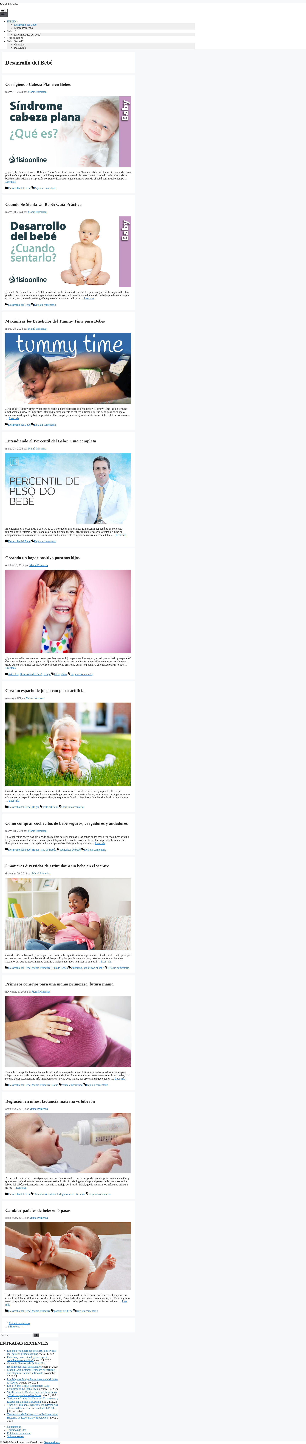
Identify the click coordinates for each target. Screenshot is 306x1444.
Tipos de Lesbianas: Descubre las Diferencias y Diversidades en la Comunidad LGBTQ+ (32, 1406)
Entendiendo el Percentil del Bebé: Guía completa (50, 441)
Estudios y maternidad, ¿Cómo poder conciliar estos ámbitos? (28, 1359)
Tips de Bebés (15, 37)
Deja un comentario (45, 188)
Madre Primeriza (23, 27)
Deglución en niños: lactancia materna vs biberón (50, 1101)
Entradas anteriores (19, 1323)
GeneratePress (52, 1442)
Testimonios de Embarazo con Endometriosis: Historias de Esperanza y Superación (32, 1416)
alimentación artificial (46, 1194)
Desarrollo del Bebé (25, 24)
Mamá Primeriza (9, 4)
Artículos (13, 674)
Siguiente (17, 1326)
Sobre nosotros (15, 1436)
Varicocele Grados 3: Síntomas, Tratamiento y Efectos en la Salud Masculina (32, 1400)
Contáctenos (14, 1426)
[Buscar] (36, 1335)
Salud (10, 31)
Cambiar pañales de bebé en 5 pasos (37, 1210)
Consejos (19, 44)
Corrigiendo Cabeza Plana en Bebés (38, 84)
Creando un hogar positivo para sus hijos (42, 557)
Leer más (10, 181)
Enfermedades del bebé (27, 34)
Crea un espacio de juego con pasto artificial (45, 690)
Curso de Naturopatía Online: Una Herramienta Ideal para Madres (26, 1365)
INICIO (11, 21)
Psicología (20, 47)
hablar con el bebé (93, 967)
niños (64, 674)
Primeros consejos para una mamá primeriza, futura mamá (59, 984)
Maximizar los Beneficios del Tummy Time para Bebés (55, 321)
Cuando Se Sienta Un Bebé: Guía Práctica (43, 204)
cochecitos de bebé (70, 849)
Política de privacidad (19, 1433)
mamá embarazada (72, 1084)
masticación (78, 1194)
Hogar (47, 674)
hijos (57, 674)
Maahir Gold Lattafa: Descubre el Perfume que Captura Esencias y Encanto (31, 1371)
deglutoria (64, 1194)
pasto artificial (50, 806)
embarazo (76, 967)
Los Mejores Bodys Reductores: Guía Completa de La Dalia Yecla (28, 1387)
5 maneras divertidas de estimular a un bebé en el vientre (57, 866)
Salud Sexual (14, 41)
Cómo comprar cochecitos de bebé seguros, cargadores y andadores (66, 823)
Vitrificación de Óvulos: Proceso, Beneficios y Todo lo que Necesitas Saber (32, 1394)
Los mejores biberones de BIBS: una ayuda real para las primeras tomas (31, 1352)
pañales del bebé (63, 1310)
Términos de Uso (16, 1429)
